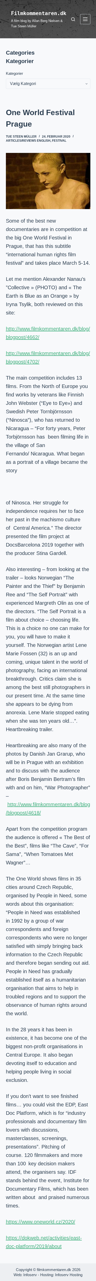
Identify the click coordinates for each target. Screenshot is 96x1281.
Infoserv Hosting (68, 1275)
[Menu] (85, 19)
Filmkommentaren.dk (38, 13)
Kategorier (14, 73)
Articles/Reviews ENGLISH (28, 140)
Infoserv (30, 1275)
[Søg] (73, 19)
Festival (59, 140)
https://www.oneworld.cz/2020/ (40, 1222)
